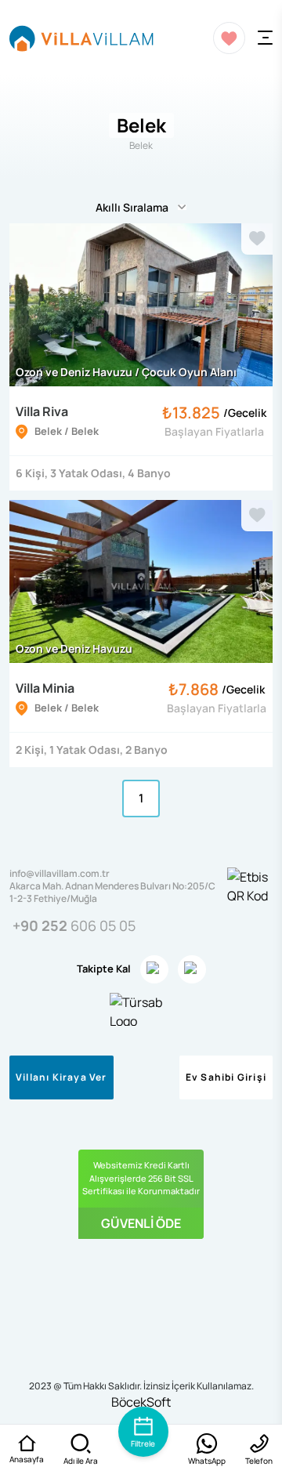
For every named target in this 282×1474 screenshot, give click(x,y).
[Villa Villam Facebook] (192, 969)
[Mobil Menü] (265, 38)
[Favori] (257, 239)
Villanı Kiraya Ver (61, 1077)
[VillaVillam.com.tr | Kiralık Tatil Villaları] (81, 38)
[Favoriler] (229, 38)
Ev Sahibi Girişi (226, 1077)
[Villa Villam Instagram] (154, 969)
